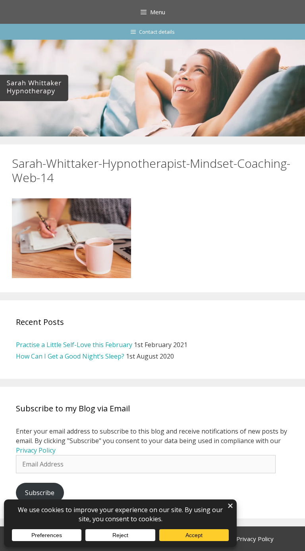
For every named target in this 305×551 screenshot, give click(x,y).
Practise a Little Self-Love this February (74, 344)
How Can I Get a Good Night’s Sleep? (70, 356)
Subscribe (39, 492)
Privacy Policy (36, 450)
